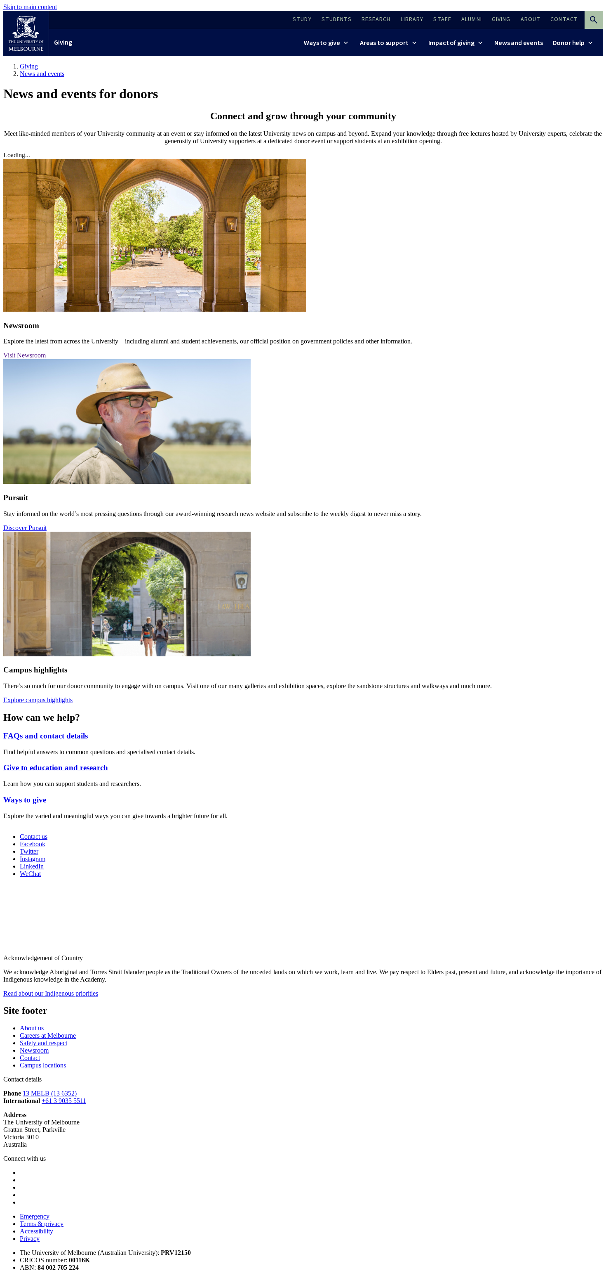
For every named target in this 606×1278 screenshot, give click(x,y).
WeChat (30, 873)
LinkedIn (32, 866)
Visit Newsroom (24, 355)
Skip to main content (30, 6)
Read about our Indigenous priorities (50, 993)
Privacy (30, 1238)
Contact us (33, 836)
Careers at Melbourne (48, 1035)
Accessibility (36, 1231)
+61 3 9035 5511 (64, 1100)
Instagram (32, 858)
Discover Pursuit (25, 527)
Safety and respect (43, 1042)
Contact (30, 1057)
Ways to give (24, 799)
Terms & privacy (41, 1223)
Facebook (32, 843)
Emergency (34, 1216)
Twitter (29, 851)
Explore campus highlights (38, 699)
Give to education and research (55, 767)
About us (32, 1028)
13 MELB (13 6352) (50, 1093)
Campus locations (43, 1065)
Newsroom (34, 1050)
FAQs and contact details (45, 735)
